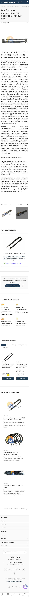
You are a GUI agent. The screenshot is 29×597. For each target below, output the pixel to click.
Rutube (19, 569)
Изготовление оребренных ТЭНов (14, 253)
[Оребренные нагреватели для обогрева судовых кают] (14, 40)
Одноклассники (16, 569)
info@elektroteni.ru (15, 559)
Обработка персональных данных (14, 581)
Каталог (3, 538)
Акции (3, 535)
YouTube (12, 569)
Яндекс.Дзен (14, 573)
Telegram (9, 569)
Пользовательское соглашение (14, 582)
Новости (3, 524)
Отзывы (3, 528)
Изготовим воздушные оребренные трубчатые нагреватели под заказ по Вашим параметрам (14, 258)
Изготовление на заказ (7, 542)
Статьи (3, 520)
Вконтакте (5, 569)
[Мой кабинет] (24, 2)
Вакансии (3, 531)
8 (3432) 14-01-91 (15, 557)
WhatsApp (23, 569)
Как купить (4, 545)
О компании (4, 517)
